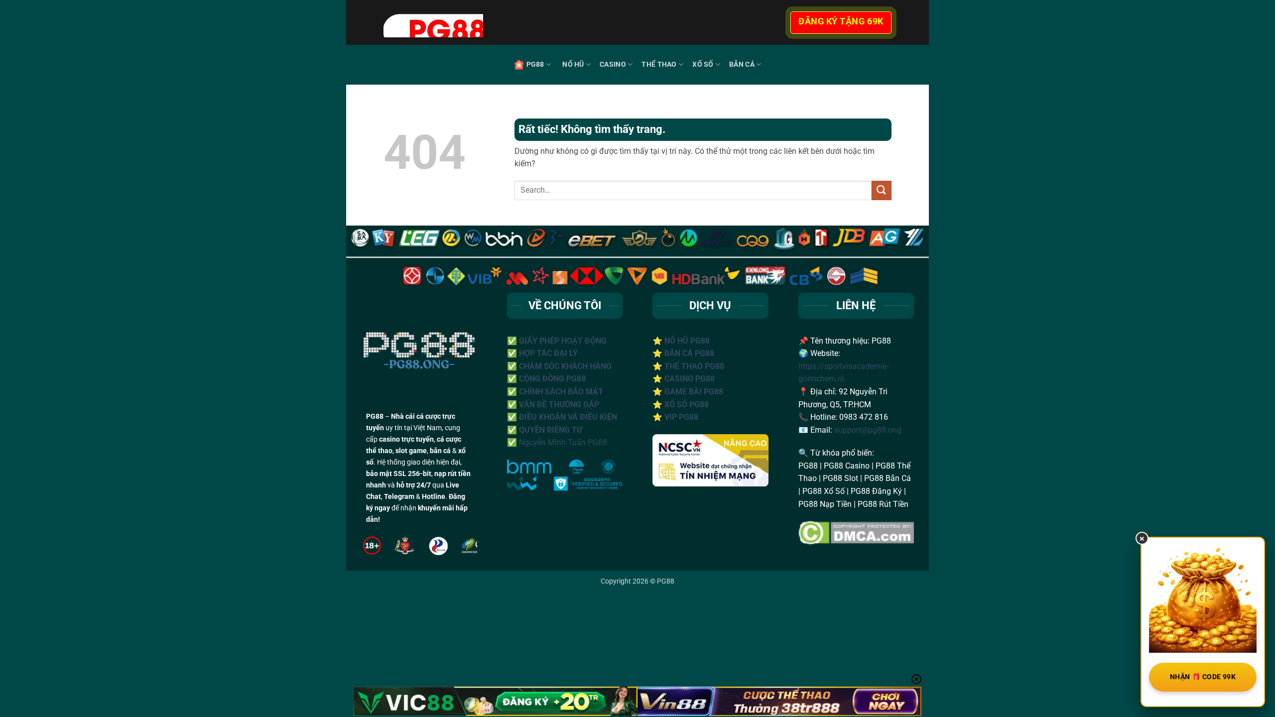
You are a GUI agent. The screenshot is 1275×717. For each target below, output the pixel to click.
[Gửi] (882, 190)
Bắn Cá (742, 64)
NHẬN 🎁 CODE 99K (1203, 677)
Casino (613, 64)
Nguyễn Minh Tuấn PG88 (563, 442)
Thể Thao (658, 64)
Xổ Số (702, 64)
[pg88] (557, 22)
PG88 (535, 64)
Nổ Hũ (573, 64)
